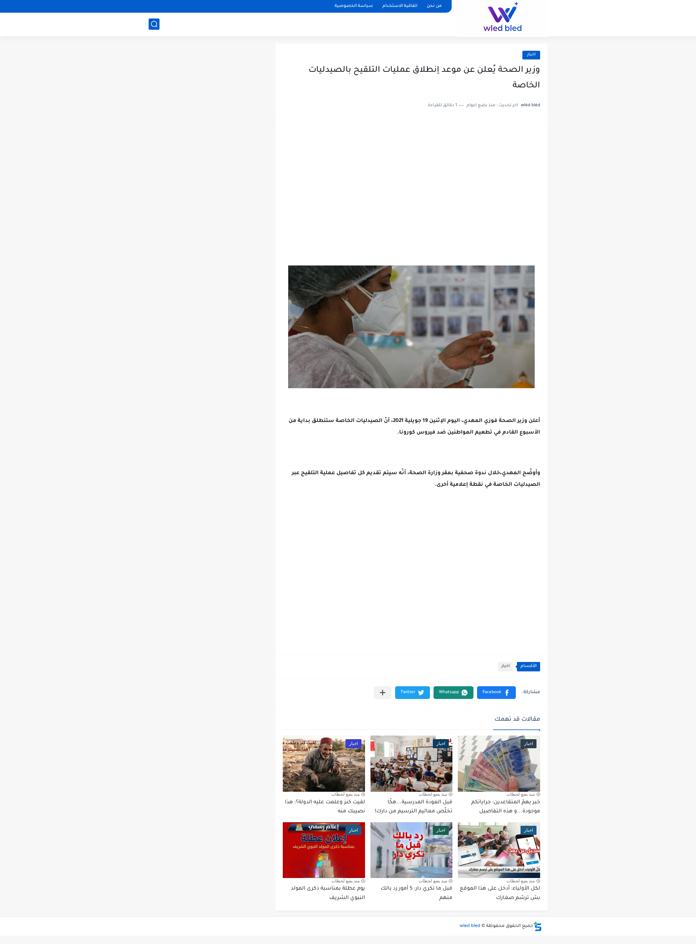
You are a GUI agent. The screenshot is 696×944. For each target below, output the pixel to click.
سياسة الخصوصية (354, 6)
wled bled (470, 926)
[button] (496, 692)
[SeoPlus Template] (537, 926)
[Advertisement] (411, 183)
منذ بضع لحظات (520, 794)
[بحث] (154, 24)
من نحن (434, 6)
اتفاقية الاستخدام (399, 6)
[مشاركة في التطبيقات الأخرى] (383, 692)
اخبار (531, 55)
